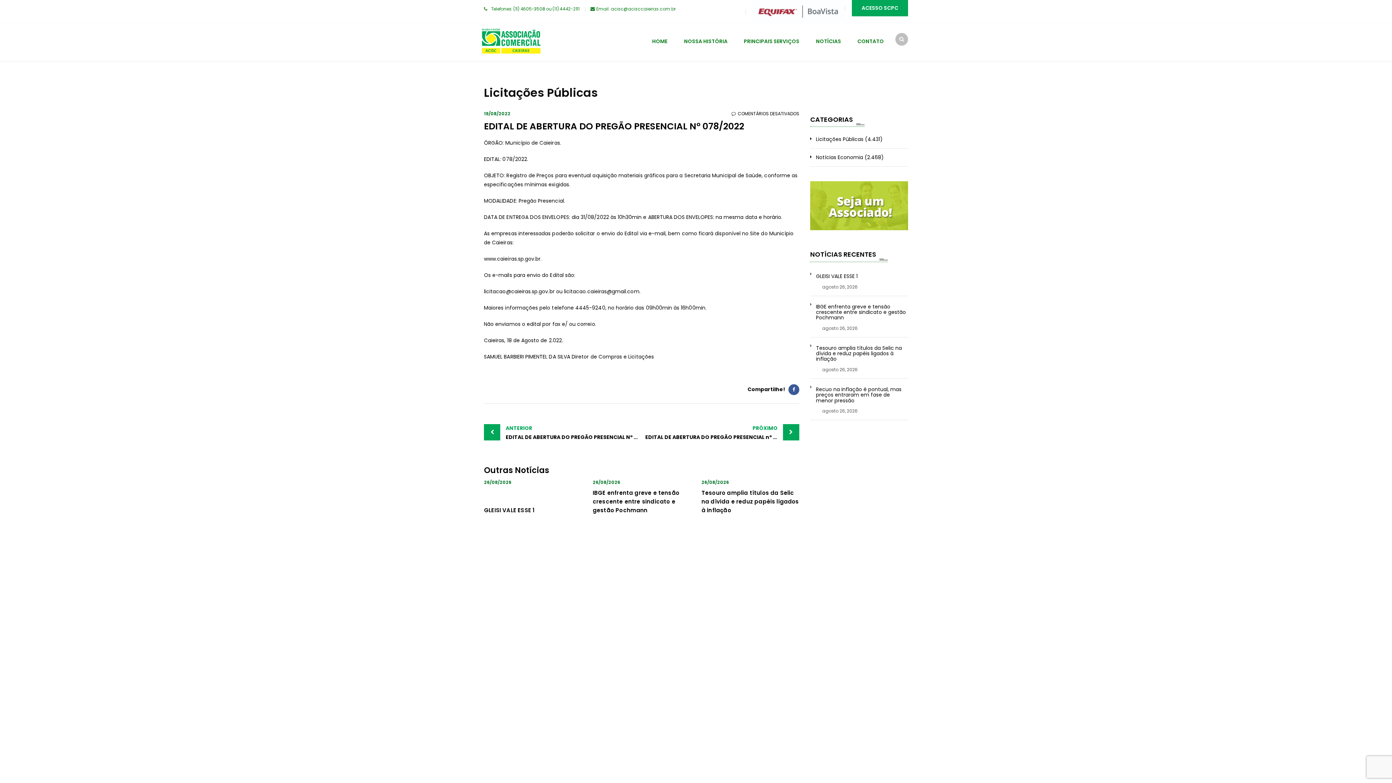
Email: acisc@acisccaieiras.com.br (636, 9)
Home (659, 41)
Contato (870, 41)
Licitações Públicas (839, 139)
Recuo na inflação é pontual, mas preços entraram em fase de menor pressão (859, 395)
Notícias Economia (839, 157)
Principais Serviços (771, 41)
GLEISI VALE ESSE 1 (509, 510)
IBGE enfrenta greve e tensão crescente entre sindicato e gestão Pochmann (636, 501)
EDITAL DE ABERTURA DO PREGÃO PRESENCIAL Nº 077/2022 (574, 432)
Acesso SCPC (880, 8)
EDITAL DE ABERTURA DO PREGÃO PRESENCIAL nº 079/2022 (722, 432)
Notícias (828, 41)
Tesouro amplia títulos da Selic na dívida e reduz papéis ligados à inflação (750, 501)
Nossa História (706, 41)
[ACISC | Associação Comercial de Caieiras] (511, 42)
